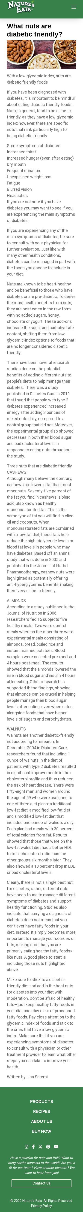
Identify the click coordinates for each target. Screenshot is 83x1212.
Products (41, 1101)
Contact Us (42, 1183)
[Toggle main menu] (73, 7)
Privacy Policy (41, 1206)
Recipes (41, 1111)
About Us (41, 1121)
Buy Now (41, 1131)
